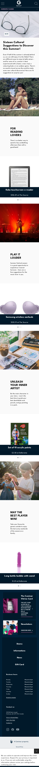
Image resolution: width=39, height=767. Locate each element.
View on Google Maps (12, 717)
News (19, 658)
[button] (19, 9)
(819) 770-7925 (10, 720)
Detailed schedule (11, 697)
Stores (19, 644)
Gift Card (19, 665)
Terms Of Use (19, 747)
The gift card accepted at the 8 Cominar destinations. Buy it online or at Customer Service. (26, 609)
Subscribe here (26, 630)
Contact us (9, 723)
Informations (19, 651)
